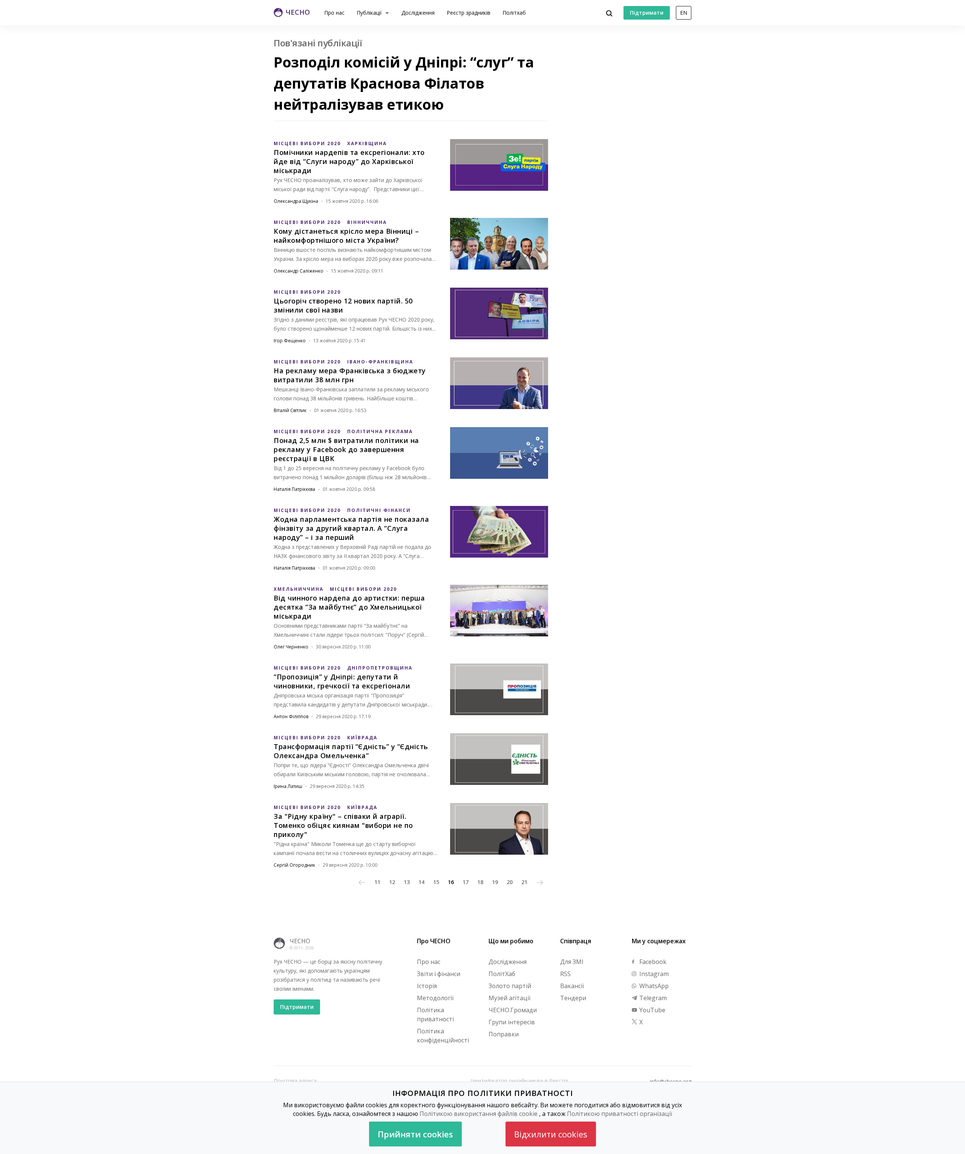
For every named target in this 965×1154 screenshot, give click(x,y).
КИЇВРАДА (362, 737)
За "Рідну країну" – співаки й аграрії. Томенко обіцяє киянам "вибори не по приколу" (343, 825)
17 (466, 882)
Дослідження (418, 12)
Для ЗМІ (572, 962)
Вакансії (572, 986)
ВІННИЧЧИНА (367, 222)
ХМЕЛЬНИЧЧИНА (298, 589)
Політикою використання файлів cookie (479, 1114)
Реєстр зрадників (468, 12)
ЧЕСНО (300, 941)
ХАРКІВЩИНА (367, 143)
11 (377, 882)
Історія (427, 986)
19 (495, 882)
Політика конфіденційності (443, 1035)
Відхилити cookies (550, 1134)
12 (392, 882)
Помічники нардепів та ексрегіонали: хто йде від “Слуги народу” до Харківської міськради (349, 161)
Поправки (504, 1034)
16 (451, 882)
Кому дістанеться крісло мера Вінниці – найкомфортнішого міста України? (346, 236)
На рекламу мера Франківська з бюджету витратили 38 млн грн (350, 375)
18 (480, 882)
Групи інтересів (512, 1022)
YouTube (651, 1010)
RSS (565, 974)
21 (524, 882)
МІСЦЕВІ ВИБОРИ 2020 (307, 143)
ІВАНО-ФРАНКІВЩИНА (380, 362)
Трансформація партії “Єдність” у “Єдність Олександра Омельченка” (351, 751)
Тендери (573, 998)
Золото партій (510, 986)
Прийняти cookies (415, 1134)
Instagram (653, 974)
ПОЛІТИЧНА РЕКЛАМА (380, 431)
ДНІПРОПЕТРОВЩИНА (379, 668)
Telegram (652, 998)
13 (407, 882)
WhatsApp (653, 986)
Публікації (370, 12)
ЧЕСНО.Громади (513, 1010)
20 (510, 882)
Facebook (652, 962)
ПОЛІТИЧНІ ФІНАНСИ (379, 510)
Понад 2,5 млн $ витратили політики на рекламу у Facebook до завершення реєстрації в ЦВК (346, 449)
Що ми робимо (511, 941)
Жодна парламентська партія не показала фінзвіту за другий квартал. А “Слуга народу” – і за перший (351, 528)
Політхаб (514, 12)
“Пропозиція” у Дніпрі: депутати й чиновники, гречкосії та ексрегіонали (342, 681)
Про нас (334, 12)
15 (436, 882)
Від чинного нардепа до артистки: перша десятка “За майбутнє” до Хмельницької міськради (349, 607)
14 (421, 882)
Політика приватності (435, 1014)
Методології (435, 998)
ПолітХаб (502, 974)
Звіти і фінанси (438, 974)
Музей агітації (509, 998)
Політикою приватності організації (619, 1114)
